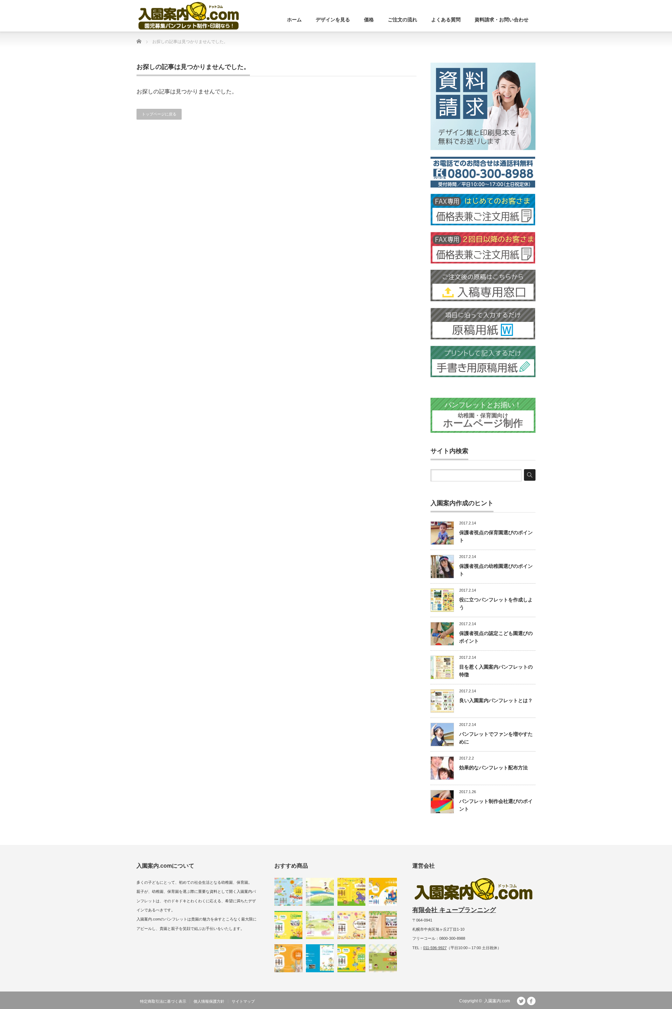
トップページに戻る (159, 114)
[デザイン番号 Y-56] (288, 958)
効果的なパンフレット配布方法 (493, 767)
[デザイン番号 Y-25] (351, 892)
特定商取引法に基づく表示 (163, 1001)
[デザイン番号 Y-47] (351, 925)
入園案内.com (497, 1001)
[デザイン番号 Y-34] (383, 925)
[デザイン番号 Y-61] (288, 892)
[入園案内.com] (188, 16)
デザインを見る (333, 19)
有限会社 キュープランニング (454, 909)
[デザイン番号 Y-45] (383, 892)
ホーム (294, 19)
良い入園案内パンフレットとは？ (496, 700)
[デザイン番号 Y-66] (320, 892)
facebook (531, 1001)
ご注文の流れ (402, 19)
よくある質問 (446, 19)
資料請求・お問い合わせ (501, 19)
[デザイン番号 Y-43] (288, 925)
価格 (369, 19)
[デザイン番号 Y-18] (383, 958)
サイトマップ (243, 1001)
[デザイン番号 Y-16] (320, 925)
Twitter (521, 1001)
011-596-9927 (435, 948)
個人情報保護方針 (209, 1001)
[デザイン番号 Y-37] (320, 958)
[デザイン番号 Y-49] (351, 958)
